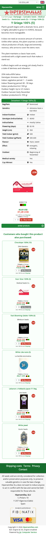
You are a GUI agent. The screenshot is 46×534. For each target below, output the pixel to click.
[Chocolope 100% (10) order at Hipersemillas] (24, 255)
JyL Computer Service (28, 532)
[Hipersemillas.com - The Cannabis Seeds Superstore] (23, 12)
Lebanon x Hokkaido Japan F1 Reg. (23, 389)
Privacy (36, 465)
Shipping (27, 215)
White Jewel (23, 425)
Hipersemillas (7, 7)
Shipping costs (14, 465)
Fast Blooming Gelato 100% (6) (23, 315)
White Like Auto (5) (23, 352)
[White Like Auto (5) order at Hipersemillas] (24, 365)
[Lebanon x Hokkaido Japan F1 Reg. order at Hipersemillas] (24, 401)
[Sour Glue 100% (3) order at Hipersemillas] (24, 292)
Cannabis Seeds (29, 17)
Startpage (17, 17)
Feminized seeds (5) (20, 19)
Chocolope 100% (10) (23, 242)
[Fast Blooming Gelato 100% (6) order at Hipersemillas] (24, 328)
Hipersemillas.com (30, 527)
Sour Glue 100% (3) (23, 279)
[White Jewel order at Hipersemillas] (24, 438)
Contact (23, 469)
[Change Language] (42, 2)
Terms (26, 465)
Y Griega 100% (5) (37, 19)
